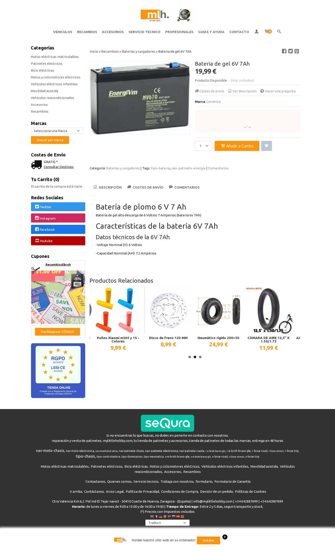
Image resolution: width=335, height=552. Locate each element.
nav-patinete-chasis (131, 450)
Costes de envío (211, 91)
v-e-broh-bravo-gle (177, 456)
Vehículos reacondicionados (52, 98)
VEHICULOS (62, 32)
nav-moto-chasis (50, 450)
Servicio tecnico (146, 481)
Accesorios (39, 104)
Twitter (46, 207)
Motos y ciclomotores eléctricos (55, 77)
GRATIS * (51, 162)
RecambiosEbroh (58, 264)
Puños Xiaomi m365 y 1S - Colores (118, 339)
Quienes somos (119, 481)
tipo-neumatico (154, 456)
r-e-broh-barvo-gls (215, 451)
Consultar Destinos (59, 167)
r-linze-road (259, 450)
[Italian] (165, 517)
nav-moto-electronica (80, 450)
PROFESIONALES (179, 32)
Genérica (213, 102)
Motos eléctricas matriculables (55, 57)
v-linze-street (236, 456)
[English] (152, 517)
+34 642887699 (246, 501)
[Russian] (173, 517)
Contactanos (95, 481)
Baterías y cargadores (123, 168)
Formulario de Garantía (232, 481)
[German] (160, 517)
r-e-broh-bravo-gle (239, 450)
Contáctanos (94, 491)
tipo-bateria (160, 168)
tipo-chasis (85, 456)
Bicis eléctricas (42, 70)
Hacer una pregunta (280, 91)
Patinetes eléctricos (46, 63)
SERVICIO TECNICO (144, 32)
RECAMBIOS (87, 32)
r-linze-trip (292, 450)
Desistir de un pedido (216, 491)
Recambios (39, 111)
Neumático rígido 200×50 (218, 338)
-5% (77, 279)
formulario (204, 481)
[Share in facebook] (284, 51)
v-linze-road (220, 456)
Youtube (46, 241)
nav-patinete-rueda (191, 450)
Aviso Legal (115, 491)
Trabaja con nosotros (176, 481)
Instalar (208, 540)
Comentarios (218, 168)
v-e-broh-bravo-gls (201, 456)
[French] (156, 517)
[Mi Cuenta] (256, 32)
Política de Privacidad (142, 491)
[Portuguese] (169, 517)
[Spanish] (178, 517)
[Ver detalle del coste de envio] (37, 165)
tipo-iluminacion (131, 456)
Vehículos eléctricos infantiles (54, 84)
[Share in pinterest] (297, 51)
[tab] (107, 187)
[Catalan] (182, 517)
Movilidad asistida (44, 91)
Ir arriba (76, 491)
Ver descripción (244, 91)
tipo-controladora (108, 456)
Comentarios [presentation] (186, 187)
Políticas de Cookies (250, 491)
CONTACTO (239, 32)
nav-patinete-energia (188, 168)
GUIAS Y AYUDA (211, 32)
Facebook (47, 230)
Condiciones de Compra (179, 491)
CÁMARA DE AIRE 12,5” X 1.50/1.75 (268, 339)
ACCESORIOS (113, 32)
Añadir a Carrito (239, 146)
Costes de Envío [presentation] (147, 187)
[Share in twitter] (290, 51)
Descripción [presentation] (110, 187)
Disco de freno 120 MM (168, 338)
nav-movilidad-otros (106, 451)
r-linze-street (276, 451)
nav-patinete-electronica (161, 451)
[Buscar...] (279, 32)
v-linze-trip (252, 456)
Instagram (48, 218)
